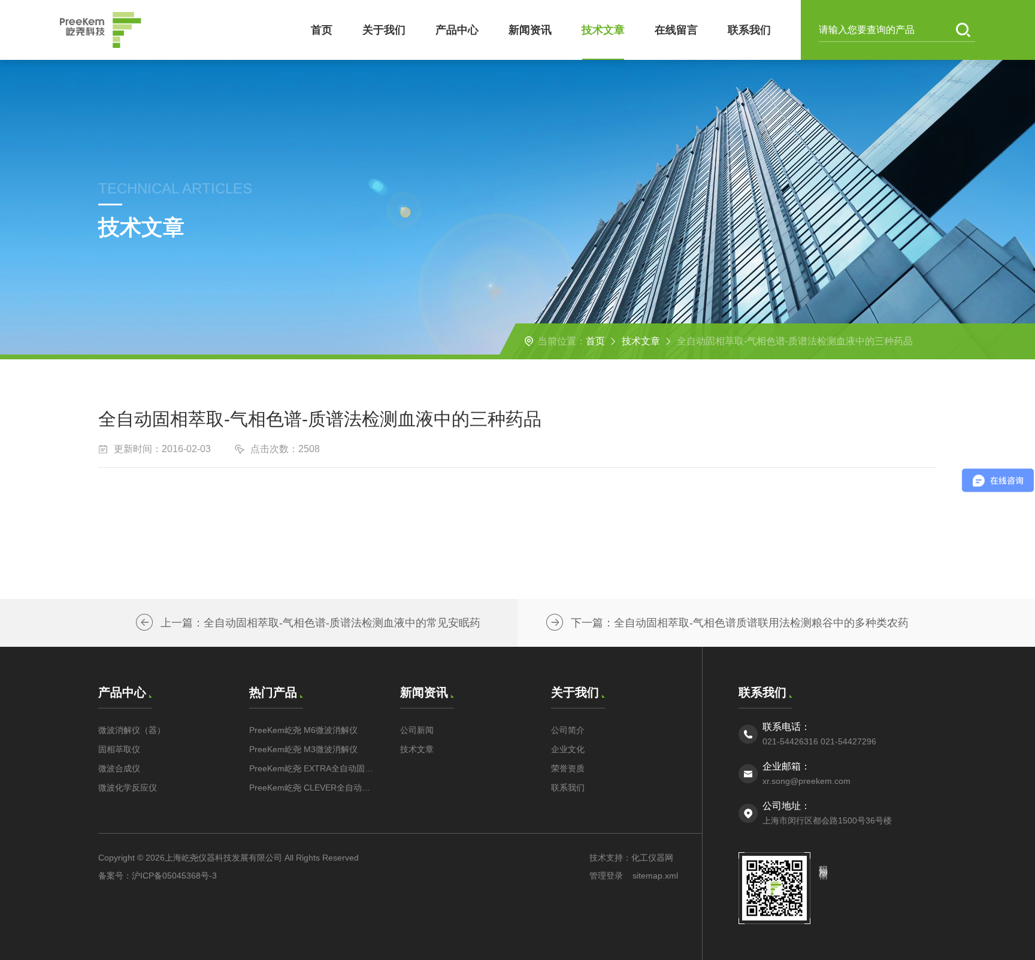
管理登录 (606, 875)
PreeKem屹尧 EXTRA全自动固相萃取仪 (312, 768)
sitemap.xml (655, 875)
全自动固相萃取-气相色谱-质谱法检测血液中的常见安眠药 (342, 623)
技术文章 (603, 30)
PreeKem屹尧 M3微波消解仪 (303, 749)
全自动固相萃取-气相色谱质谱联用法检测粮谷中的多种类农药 (761, 623)
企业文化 (568, 749)
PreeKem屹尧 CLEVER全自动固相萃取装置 (312, 787)
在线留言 (676, 30)
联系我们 (749, 30)
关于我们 (383, 30)
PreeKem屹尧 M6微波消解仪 (303, 730)
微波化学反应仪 (127, 787)
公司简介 (568, 730)
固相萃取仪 (119, 749)
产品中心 (457, 30)
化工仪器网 (652, 857)
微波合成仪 (119, 768)
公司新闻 (417, 730)
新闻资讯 (530, 30)
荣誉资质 (568, 768)
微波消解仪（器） (131, 730)
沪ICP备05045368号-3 (174, 875)
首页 (321, 30)
